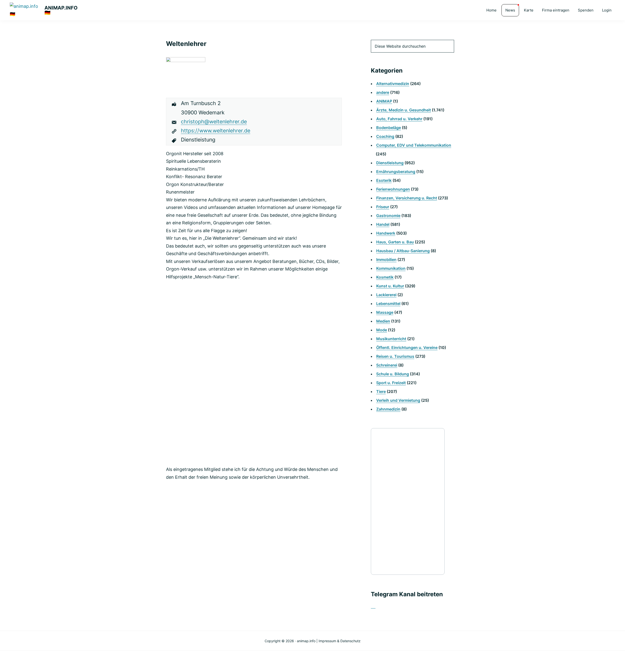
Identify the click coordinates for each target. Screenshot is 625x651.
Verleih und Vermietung (398, 400)
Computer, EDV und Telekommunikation (413, 145)
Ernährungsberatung (395, 171)
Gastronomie (388, 215)
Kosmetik (385, 277)
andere (382, 92)
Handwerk (385, 233)
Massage (384, 312)
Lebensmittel (388, 303)
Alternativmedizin (392, 83)
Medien (383, 321)
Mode (381, 329)
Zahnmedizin (388, 409)
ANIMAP (384, 101)
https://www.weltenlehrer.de (215, 130)
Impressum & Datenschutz (340, 641)
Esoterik (384, 180)
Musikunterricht (391, 338)
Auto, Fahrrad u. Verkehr (399, 118)
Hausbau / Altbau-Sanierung (403, 250)
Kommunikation (391, 268)
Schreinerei (386, 365)
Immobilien (386, 259)
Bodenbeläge (388, 127)
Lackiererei (386, 294)
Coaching (385, 136)
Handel (382, 224)
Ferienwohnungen (393, 189)
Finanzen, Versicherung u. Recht (406, 197)
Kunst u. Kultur (390, 285)
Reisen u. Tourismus (395, 356)
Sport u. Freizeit (391, 382)
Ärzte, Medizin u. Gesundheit (403, 110)
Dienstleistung (390, 162)
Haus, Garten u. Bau (395, 241)
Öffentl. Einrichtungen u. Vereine (407, 347)
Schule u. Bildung (392, 373)
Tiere (381, 391)
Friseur (382, 206)
